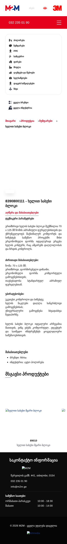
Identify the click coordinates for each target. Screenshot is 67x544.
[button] (4, 415)
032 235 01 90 (19, 481)
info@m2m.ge (19, 486)
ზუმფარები (45, 120)
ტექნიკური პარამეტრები (19, 218)
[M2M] (12, 8)
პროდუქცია (27, 120)
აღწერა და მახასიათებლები (22, 212)
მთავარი (10, 120)
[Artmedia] (33, 533)
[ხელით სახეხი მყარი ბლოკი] (33, 410)
